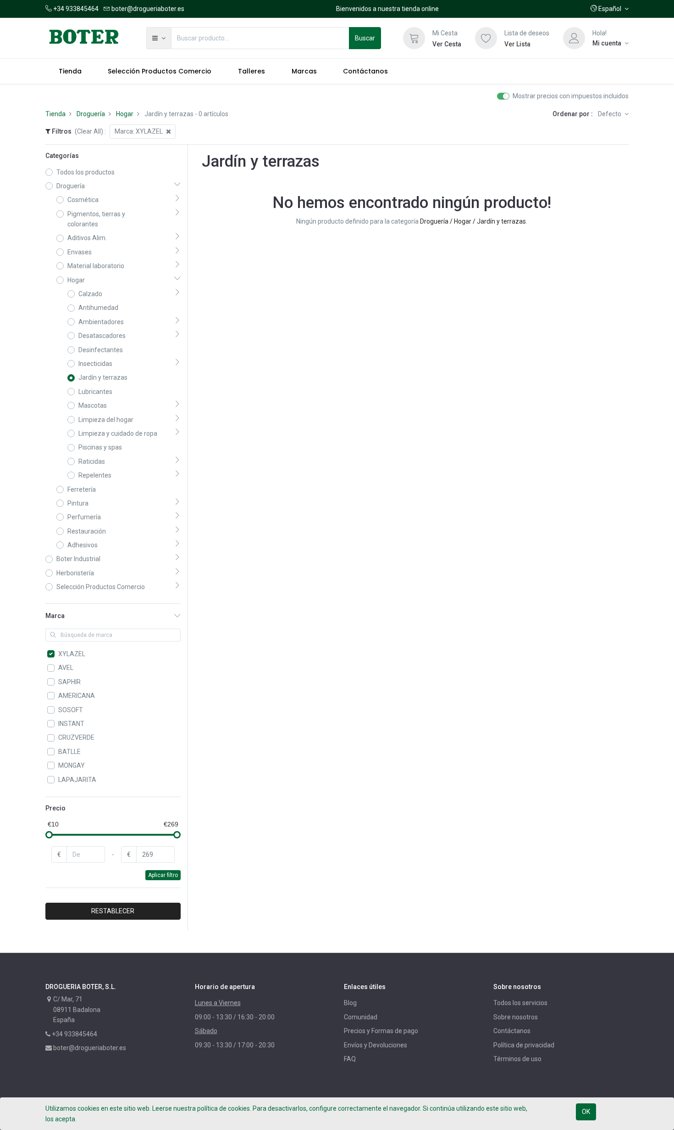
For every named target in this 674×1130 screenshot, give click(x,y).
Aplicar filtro (163, 875)
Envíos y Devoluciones (375, 1045)
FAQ (350, 1059)
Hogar (124, 114)
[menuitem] (70, 71)
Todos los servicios (520, 1002)
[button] (610, 9)
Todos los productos (85, 172)
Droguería (91, 114)
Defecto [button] (610, 114)
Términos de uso (517, 1059)
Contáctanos (511, 1030)
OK (586, 1111)
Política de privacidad (523, 1045)
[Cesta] (414, 38)
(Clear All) (89, 131)
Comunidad (360, 1017)
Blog (350, 1002)
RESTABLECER (112, 911)
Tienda (55, 114)
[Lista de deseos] (486, 38)
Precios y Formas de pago (381, 1030)
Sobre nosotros (515, 1017)
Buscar (365, 38)
